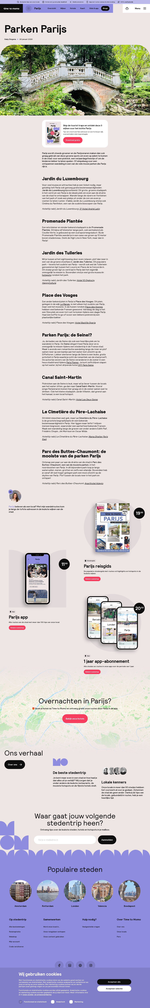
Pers (119, 936)
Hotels (73, 8)
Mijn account (14, 941)
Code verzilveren (16, 946)
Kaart (82, 8)
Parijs (37, 8)
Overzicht (52, 8)
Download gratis (73, 140)
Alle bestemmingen (17, 927)
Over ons (12, 764)
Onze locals (122, 932)
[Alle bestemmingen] (28, 8)
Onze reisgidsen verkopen (54, 932)
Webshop (13, 936)
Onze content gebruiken (53, 936)
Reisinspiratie (15, 932)
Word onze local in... (51, 927)
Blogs (105, 8)
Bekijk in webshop (92, 579)
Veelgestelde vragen (91, 927)
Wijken (63, 8)
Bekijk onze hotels (75, 718)
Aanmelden (107, 839)
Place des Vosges (94, 306)
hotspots (46, 275)
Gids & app (93, 8)
